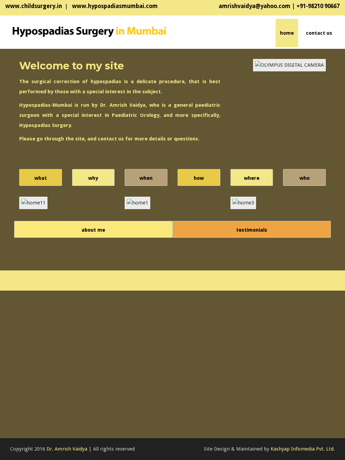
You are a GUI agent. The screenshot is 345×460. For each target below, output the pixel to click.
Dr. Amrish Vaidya (66, 449)
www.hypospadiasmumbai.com (114, 6)
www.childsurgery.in (33, 6)
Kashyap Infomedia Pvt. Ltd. (303, 449)
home (287, 33)
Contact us (319, 33)
